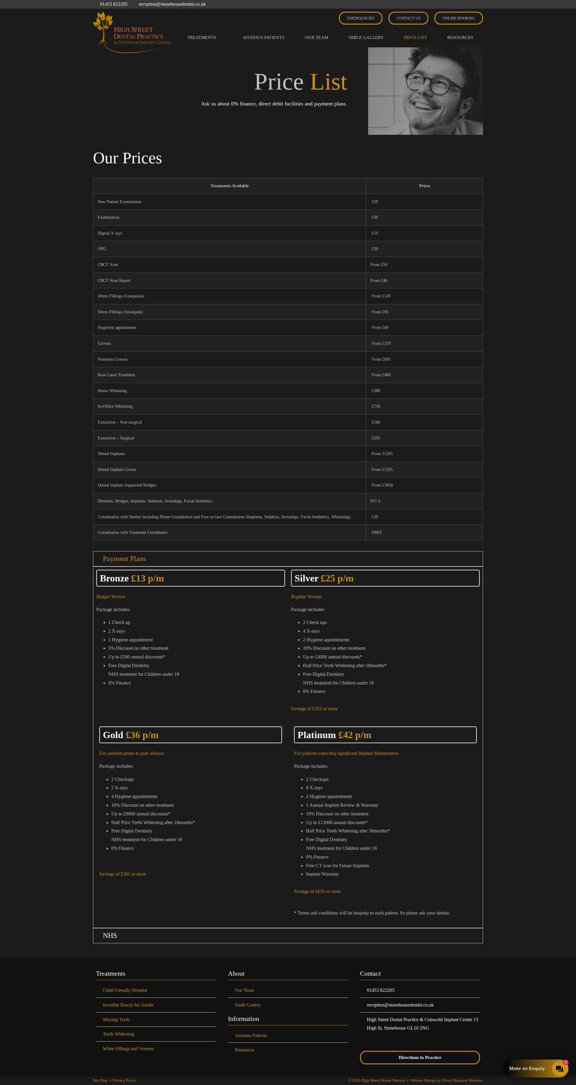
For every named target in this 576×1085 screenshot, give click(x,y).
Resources (460, 37)
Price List (415, 37)
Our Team (316, 37)
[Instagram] (468, 4)
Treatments (201, 37)
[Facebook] (456, 4)
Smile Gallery (366, 37)
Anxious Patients (263, 37)
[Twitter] (480, 4)
